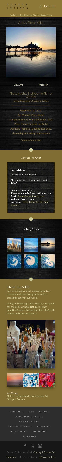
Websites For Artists (29, 421)
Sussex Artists (17, 411)
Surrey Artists (44, 426)
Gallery (31, 411)
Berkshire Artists (40, 431)
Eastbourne (36, 290)
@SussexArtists (47, 457)
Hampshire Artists (19, 431)
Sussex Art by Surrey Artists (29, 416)
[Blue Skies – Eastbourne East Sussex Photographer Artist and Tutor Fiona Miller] (31, 245)
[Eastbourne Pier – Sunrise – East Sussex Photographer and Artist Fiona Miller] (47, 245)
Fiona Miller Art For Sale (35, 202)
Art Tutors (43, 411)
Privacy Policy (29, 436)
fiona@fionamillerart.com (30, 196)
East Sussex (36, 303)
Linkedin (15, 204)
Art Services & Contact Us (20, 426)
